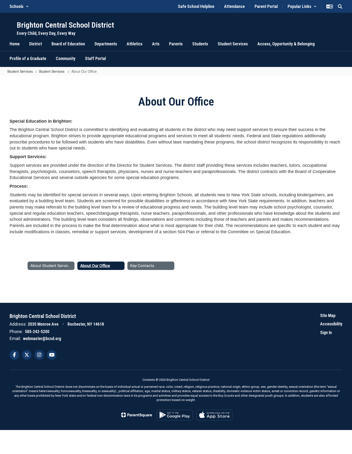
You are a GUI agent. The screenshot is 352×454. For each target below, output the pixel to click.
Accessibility (331, 323)
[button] (19, 6)
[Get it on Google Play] (175, 415)
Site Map (327, 315)
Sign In (326, 332)
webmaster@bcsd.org (42, 338)
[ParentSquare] (136, 414)
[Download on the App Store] (214, 415)
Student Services (20, 71)
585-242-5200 (37, 331)
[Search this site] (340, 6)
